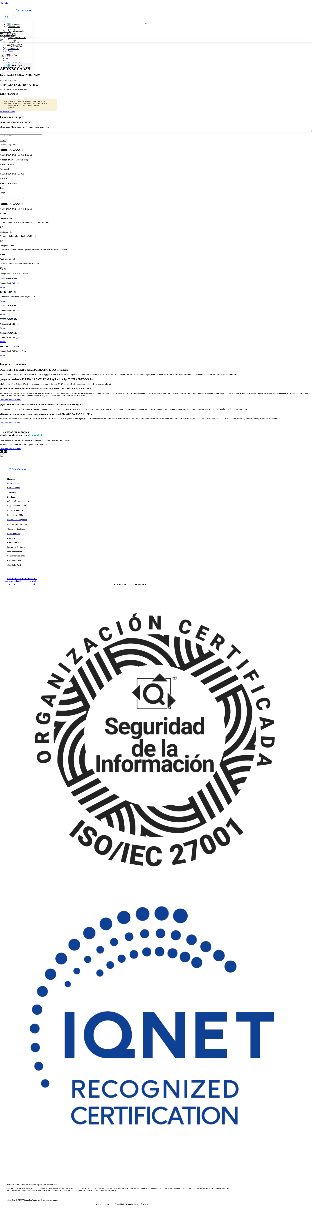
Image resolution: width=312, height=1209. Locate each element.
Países (7, 54)
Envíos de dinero (14, 27)
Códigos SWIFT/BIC (13, 49)
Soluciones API (13, 33)
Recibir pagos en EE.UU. (17, 38)
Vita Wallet (4, 3)
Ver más (3, 287)
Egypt (7, 58)
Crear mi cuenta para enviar (10, 400)
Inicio (7, 45)
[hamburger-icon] (14, 15)
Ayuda (10, 51)
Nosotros (12, 40)
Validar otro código (7, 112)
